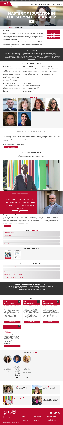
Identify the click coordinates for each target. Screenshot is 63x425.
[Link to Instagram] (53, 413)
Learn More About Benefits (11, 147)
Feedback (17, 422)
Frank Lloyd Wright (36, 0)
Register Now (10, 322)
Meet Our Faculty (24, 211)
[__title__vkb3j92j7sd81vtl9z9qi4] (11, 414)
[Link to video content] (31, 22)
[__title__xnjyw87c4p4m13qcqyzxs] (5, 3)
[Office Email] (6, 370)
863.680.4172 (17, 375)
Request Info (52, 2)
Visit (56, 2)
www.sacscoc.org (31, 59)
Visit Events (53, 33)
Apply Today (53, 35)
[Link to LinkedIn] (56, 413)
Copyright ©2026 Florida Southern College (9, 422)
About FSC (32, 4)
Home (5, 27)
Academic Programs (19, 27)
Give (48, 2)
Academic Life (37, 4)
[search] (61, 4)
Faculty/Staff (10, 0)
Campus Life (43, 4)
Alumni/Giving (29, 0)
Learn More (7, 226)
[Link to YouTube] (58, 413)
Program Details (53, 37)
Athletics (54, 4)
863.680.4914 (8, 368)
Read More (14, 211)
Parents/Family (16, 0)
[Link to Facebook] (51, 413)
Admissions (49, 4)
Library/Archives (23, 0)
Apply (59, 2)
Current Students (4, 0)
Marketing (59, 4)
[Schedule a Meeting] (9, 370)
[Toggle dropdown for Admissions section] (51, 4)
